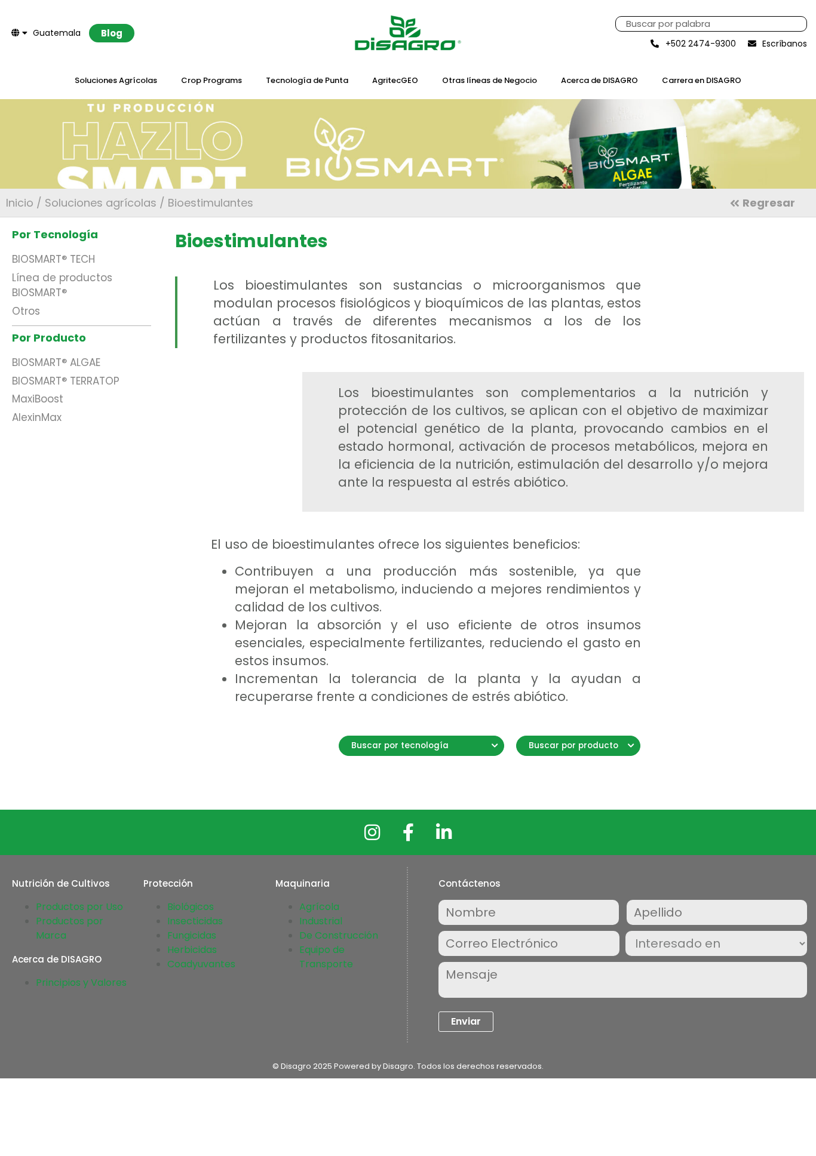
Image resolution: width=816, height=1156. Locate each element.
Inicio (19, 202)
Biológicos (190, 907)
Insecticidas (195, 921)
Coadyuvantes (201, 964)
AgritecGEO (395, 80)
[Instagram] (372, 832)
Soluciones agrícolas (101, 202)
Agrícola (319, 907)
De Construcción (338, 935)
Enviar (466, 1021)
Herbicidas (192, 950)
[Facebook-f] (408, 832)
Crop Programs (211, 80)
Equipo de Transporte (326, 957)
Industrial (320, 921)
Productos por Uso (79, 907)
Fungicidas (191, 935)
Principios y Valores (81, 982)
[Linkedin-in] (444, 832)
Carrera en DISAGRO (701, 80)
